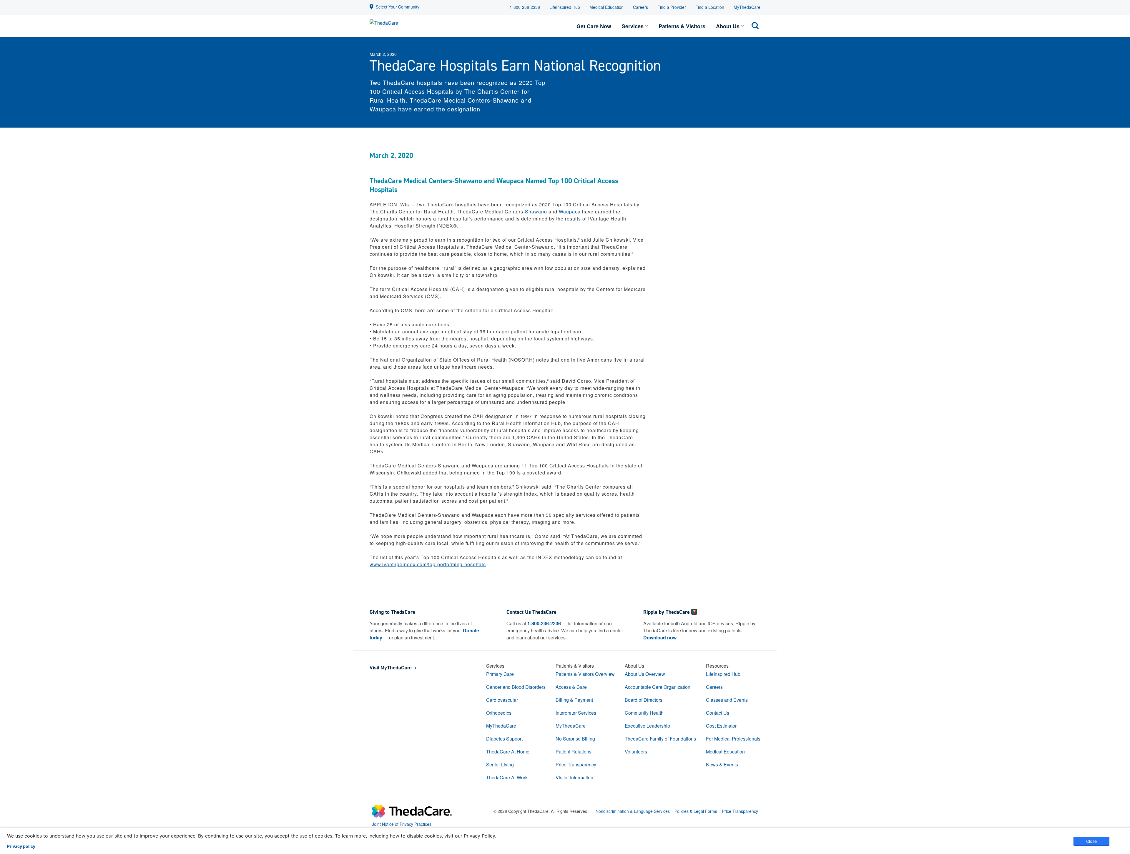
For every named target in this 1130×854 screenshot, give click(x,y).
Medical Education (606, 7)
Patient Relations (573, 751)
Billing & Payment (574, 699)
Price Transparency (576, 764)
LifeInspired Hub (564, 7)
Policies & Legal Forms (695, 811)
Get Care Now (593, 26)
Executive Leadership (647, 725)
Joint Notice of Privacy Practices (401, 824)
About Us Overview (645, 674)
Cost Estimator (721, 725)
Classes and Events (727, 699)
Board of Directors (643, 699)
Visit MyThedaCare (391, 667)
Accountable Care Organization (657, 686)
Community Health (644, 712)
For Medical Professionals (733, 738)
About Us (728, 26)
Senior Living (500, 764)
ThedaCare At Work (507, 777)
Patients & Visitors (682, 26)
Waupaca (570, 211)
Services (633, 26)
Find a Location (709, 7)
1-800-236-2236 (525, 7)
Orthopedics (498, 712)
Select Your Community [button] (397, 7)
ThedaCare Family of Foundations (660, 738)
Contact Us (717, 712)
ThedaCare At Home (507, 751)
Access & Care (571, 686)
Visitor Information (574, 777)
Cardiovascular (502, 699)
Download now (660, 637)
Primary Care (500, 674)
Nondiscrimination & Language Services (633, 811)
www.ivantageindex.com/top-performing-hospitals (428, 564)
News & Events (722, 764)
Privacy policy (21, 846)
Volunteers (636, 751)
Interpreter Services (576, 712)
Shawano (536, 211)
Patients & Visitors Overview (585, 674)
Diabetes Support (504, 738)
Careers (640, 7)
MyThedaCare (747, 7)
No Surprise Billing (575, 738)
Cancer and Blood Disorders (516, 686)
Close (1091, 841)
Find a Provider (671, 7)
